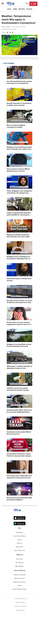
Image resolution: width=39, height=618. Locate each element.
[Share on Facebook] (7, 32)
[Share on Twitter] (10, 32)
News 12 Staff (6, 27)
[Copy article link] (12, 32)
